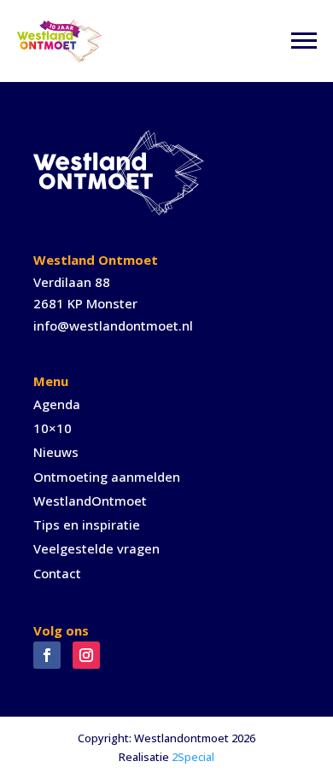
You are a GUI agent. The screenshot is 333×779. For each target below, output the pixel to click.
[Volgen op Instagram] (86, 655)
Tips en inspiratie (86, 524)
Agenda (56, 404)
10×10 (52, 427)
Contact (57, 573)
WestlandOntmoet (90, 500)
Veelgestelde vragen (96, 548)
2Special (193, 756)
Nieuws (56, 451)
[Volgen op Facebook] (47, 655)
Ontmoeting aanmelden (106, 476)
